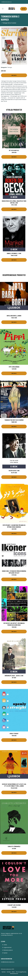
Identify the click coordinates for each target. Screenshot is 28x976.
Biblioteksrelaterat (8, 950)
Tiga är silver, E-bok (14, 470)
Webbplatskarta (14, 973)
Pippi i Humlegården (14, 367)
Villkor (13, 972)
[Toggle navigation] (2, 8)
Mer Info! (14, 75)
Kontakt (9, 972)
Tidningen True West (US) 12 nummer (14, 420)
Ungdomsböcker (7, 947)
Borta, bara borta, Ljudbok (14, 315)
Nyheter (5, 953)
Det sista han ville (14, 150)
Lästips (5, 944)
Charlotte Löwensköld (14, 846)
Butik (23, 8)
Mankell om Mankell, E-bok (14, 253)
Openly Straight (14, 733)
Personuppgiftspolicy (21, 972)
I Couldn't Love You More (14, 905)
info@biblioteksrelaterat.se (6, 1)
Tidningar (9, 67)
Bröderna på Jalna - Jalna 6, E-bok (14, 675)
